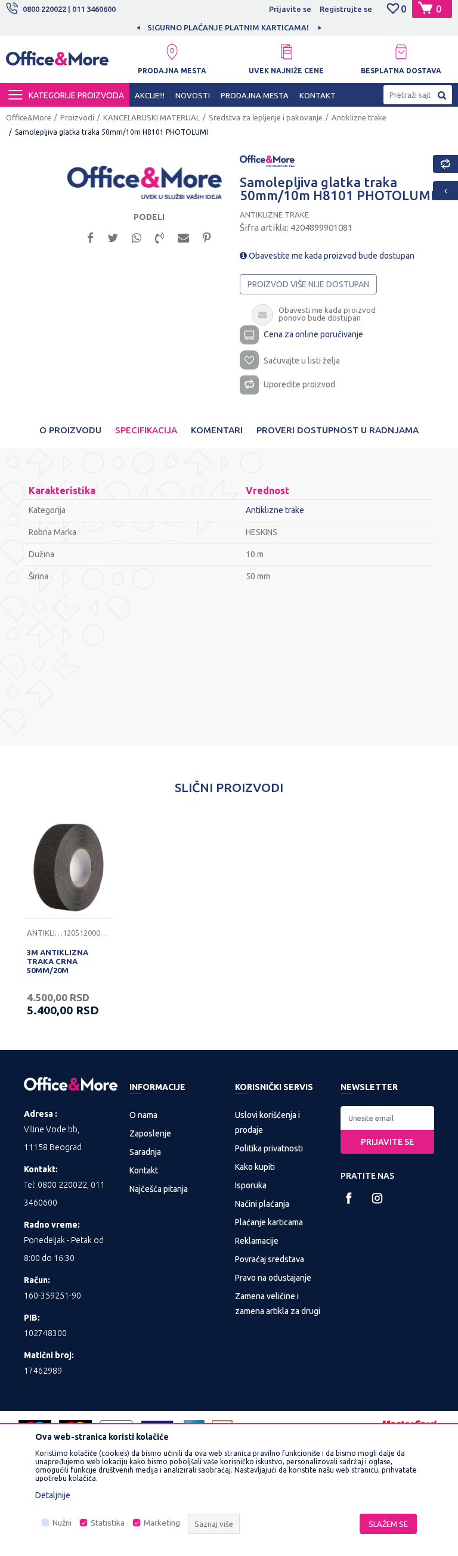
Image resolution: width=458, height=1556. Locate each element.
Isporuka (251, 1185)
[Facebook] (90, 237)
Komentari (217, 430)
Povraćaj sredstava (269, 1259)
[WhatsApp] (137, 237)
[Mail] (183, 237)
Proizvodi (77, 117)
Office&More (28, 117)
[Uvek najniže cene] (286, 52)
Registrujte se (346, 9)
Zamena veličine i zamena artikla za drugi (277, 1303)
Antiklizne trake (359, 117)
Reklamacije (256, 1241)
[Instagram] (377, 1198)
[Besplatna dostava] (400, 52)
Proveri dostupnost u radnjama (337, 430)
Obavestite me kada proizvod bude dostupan (330, 255)
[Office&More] (57, 62)
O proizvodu (70, 430)
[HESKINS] (267, 160)
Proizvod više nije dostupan (308, 284)
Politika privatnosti (269, 1148)
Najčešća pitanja (158, 1189)
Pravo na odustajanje (273, 1277)
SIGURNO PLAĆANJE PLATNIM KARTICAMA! (228, 27)
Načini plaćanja (262, 1204)
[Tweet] (112, 237)
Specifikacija (146, 430)
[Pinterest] (207, 237)
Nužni (62, 1522)
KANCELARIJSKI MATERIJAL (151, 117)
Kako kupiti (255, 1167)
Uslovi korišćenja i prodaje (267, 1122)
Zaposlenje (150, 1133)
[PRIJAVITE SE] (387, 1118)
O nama (143, 1115)
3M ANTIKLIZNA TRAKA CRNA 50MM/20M (57, 961)
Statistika (108, 1522)
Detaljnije (52, 1495)
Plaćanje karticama (269, 1222)
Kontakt (143, 1170)
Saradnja (145, 1152)
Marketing (162, 1522)
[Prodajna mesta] (171, 52)
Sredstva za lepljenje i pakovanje (266, 117)
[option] (229, 27)
